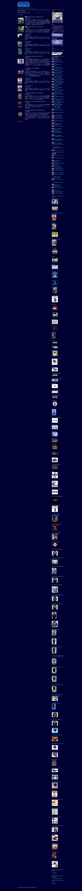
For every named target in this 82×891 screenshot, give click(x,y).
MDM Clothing (54, 400)
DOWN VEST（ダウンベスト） (57, 629)
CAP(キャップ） (54, 711)
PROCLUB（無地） (55, 206)
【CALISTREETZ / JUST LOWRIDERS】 (32, 68)
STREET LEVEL (54, 326)
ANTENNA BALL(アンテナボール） (57, 735)
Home (19, 7)
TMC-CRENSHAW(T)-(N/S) (58, 89)
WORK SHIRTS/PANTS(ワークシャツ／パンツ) (58, 213)
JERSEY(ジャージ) (55, 611)
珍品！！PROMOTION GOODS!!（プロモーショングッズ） (57, 695)
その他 (53, 860)
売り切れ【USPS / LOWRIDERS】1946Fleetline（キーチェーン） (57, 148)
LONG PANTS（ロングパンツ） (57, 646)
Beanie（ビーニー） (55, 727)
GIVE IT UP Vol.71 (28, 41)
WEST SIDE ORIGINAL (56, 395)
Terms (31, 7)
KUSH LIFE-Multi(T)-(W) (58, 116)
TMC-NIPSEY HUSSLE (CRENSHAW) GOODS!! (56, 515)
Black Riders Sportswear (56, 541)
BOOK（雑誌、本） (55, 851)
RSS (52, 883)
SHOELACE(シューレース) (56, 781)
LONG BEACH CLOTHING (56, 373)
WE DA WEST (54, 431)
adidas (53, 471)
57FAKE (53, 256)
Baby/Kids (53, 231)
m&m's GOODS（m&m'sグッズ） (57, 799)
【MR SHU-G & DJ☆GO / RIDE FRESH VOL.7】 (35, 16)
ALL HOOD (54, 264)
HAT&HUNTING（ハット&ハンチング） (57, 744)
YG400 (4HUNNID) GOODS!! (56, 524)
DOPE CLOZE (54, 247)
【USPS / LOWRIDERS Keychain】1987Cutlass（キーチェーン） (58, 144)
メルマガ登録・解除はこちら (57, 878)
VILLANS (53, 340)
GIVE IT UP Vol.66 (28, 85)
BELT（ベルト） (55, 751)
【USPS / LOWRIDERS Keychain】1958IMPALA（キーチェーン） (57, 132)
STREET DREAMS (55, 452)
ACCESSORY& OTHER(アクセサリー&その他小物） (58, 826)
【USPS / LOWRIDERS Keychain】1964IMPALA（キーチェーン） (57, 140)
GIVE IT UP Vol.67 (28, 78)
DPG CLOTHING (54, 424)
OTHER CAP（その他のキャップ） (57, 720)
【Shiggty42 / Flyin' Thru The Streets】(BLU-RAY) (33, 56)
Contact (26, 7)
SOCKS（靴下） (54, 759)
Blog (34, 7)
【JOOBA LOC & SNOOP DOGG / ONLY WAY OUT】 (34, 92)
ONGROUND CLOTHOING (56, 532)
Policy (29, 7)
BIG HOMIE (54, 271)
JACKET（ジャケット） (56, 620)
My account (22, 7)
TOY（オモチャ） (55, 834)
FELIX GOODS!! (54, 480)
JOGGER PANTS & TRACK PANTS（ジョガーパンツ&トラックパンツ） (57, 656)
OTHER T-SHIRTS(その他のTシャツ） (57, 550)
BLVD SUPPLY (54, 345)
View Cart (53, 48)
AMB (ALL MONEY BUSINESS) (57, 496)
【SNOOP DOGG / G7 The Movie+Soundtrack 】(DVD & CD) (35, 101)
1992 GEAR (54, 383)
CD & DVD (23, 10)
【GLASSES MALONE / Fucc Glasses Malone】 (35, 26)
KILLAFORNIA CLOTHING (56, 464)
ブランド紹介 (54, 872)
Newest (29, 12)
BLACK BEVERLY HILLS (56, 358)
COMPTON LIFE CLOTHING (56, 417)
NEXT (22, 14)
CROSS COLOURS (55, 350)
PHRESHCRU (54, 319)
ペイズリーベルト (57, 190)
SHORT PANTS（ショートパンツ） (58, 666)
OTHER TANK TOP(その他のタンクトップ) (57, 585)
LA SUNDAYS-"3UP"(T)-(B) (58, 168)
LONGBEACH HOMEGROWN (57, 378)
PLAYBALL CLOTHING (56, 505)
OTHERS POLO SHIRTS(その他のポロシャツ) (57, 558)
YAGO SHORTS (54, 675)
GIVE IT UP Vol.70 (28, 48)
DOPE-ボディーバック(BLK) (58, 150)
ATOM (55, 883)
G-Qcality (53, 280)
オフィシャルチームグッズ (56, 816)
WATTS (53, 408)
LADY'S (53, 222)
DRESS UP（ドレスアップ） (57, 198)
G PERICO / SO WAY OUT (56, 489)
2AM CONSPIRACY (55, 295)
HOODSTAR (54, 304)
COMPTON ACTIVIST (55, 390)
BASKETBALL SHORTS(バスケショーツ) (57, 685)
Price (26, 12)
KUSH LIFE (54, 331)
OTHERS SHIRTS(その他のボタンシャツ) (57, 567)
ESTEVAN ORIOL (55, 312)
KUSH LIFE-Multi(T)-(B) (58, 115)
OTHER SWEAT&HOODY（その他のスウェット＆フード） (58, 595)
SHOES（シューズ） (55, 774)
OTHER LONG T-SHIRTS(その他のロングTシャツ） (57, 577)
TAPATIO (53, 790)
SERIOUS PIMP (54, 438)
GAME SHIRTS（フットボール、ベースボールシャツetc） (57, 604)
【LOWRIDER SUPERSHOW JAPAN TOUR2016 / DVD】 (35, 110)
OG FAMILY (54, 444)
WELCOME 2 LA (55, 286)
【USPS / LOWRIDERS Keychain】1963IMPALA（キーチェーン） (57, 136)
